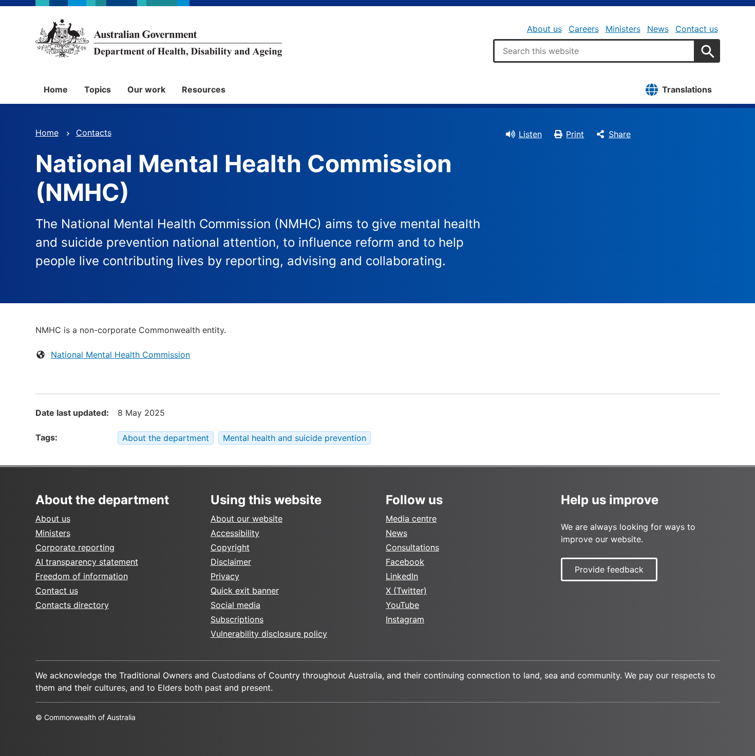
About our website (246, 518)
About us (544, 29)
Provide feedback (609, 569)
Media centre (411, 518)
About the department (165, 438)
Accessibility (235, 533)
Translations (687, 89)
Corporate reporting (75, 547)
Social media (235, 605)
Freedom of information (81, 576)
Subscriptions (237, 619)
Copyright (230, 547)
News (658, 29)
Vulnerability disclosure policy (269, 634)
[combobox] (594, 51)
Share (620, 134)
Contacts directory (72, 605)
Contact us (696, 29)
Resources (203, 89)
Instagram (405, 619)
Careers (584, 29)
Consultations (412, 547)
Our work (146, 89)
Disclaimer (231, 562)
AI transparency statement (86, 562)
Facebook (405, 562)
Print (575, 134)
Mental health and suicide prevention (294, 438)
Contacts (93, 132)
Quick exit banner (245, 590)
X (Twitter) (406, 590)
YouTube (402, 605)
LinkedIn (402, 576)
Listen (530, 134)
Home (56, 89)
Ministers (623, 29)
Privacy (225, 576)
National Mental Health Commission (120, 354)
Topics (97, 89)
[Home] (158, 38)
